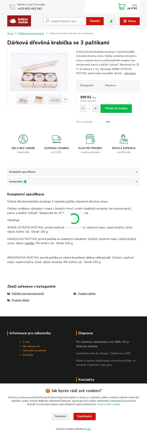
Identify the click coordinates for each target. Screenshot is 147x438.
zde (88, 429)
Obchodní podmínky (35, 350)
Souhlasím (84, 416)
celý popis (130, 73)
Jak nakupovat (31, 346)
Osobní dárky (87, 293)
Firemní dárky (20, 300)
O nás (26, 342)
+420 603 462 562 (29, 9)
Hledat (95, 21)
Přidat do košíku (116, 108)
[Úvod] (23, 21)
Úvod (10, 33)
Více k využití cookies (108, 404)
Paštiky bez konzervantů (31, 33)
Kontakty (28, 355)
